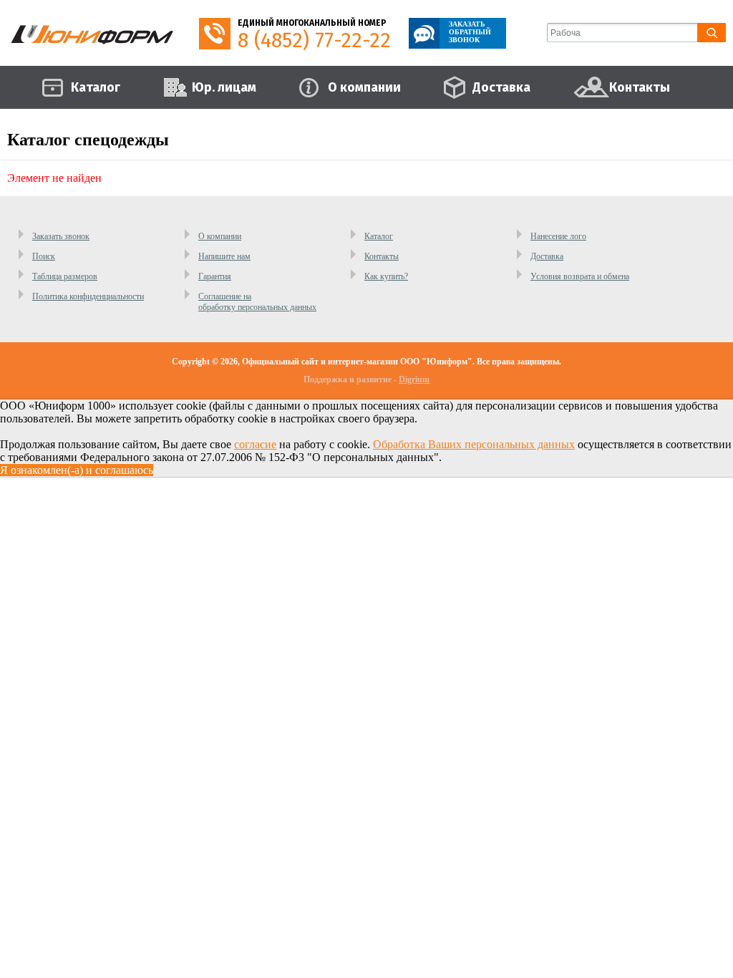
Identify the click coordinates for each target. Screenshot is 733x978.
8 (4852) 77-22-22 (314, 40)
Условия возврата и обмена (579, 276)
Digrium (414, 379)
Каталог (378, 236)
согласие (255, 444)
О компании (219, 236)
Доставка (546, 256)
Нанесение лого (558, 236)
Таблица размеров (64, 276)
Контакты (381, 256)
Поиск (43, 256)
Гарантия (214, 276)
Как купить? (386, 276)
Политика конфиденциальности (88, 296)
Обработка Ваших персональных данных (474, 444)
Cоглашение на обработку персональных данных (257, 301)
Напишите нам (224, 256)
